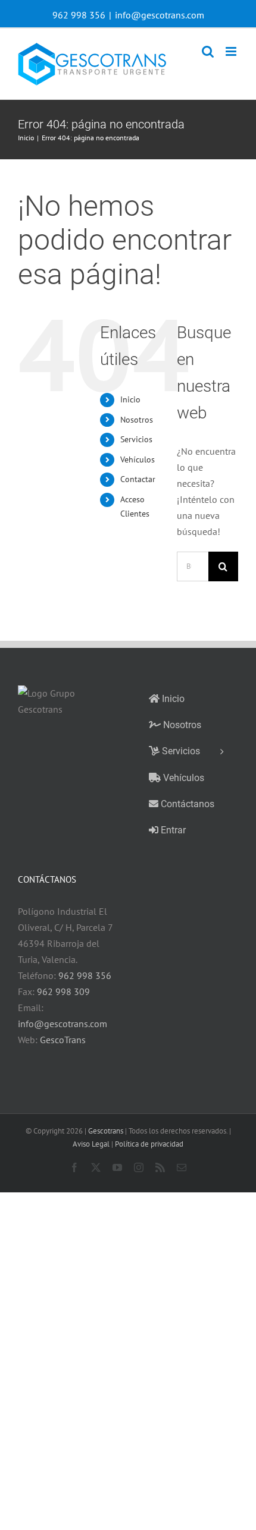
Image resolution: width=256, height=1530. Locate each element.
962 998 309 (63, 991)
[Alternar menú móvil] (232, 51)
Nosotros (136, 419)
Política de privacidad (149, 1144)
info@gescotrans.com (159, 15)
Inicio (130, 399)
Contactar (137, 479)
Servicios (136, 439)
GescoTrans (63, 1040)
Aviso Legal (91, 1144)
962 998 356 (84, 975)
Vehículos (137, 459)
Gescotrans (105, 1131)
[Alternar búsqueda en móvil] (208, 51)
